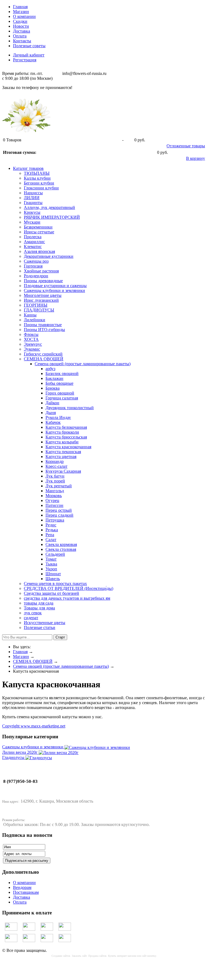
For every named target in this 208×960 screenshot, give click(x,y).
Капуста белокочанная (66, 427)
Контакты (22, 41)
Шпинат (53, 573)
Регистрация (24, 60)
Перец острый (59, 510)
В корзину (195, 158)
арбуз (50, 368)
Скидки (20, 21)
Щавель (53, 578)
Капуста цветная (61, 456)
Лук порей (55, 481)
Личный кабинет (28, 55)
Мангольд (55, 490)
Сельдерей (55, 554)
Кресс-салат (56, 466)
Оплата (20, 36)
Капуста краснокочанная (68, 446)
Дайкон (52, 402)
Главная (20, 6)
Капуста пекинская (63, 451)
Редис (51, 525)
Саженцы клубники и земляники (33, 747)
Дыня (51, 412)
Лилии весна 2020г (20, 752)
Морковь (54, 495)
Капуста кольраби (62, 442)
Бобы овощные (59, 383)
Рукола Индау (58, 417)
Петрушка (55, 520)
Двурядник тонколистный (70, 407)
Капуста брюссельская (66, 437)
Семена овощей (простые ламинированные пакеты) (83, 363)
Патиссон (54, 505)
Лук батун (55, 476)
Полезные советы (29, 45)
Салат (51, 539)
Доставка (21, 31)
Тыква (51, 564)
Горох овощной (60, 393)
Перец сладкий (59, 515)
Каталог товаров (28, 168)
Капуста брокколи (62, 432)
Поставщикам (26, 892)
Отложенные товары (186, 146)
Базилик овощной (62, 373)
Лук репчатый (59, 486)
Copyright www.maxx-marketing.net (33, 726)
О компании (24, 16)
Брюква (53, 388)
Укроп (51, 569)
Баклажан (54, 378)
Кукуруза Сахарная (63, 471)
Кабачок (53, 422)
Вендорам (22, 887)
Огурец (52, 500)
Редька (52, 529)
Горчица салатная (62, 398)
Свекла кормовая (61, 544)
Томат (51, 559)
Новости (21, 26)
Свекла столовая (61, 549)
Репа (50, 534)
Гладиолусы (13, 757)
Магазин (21, 11)
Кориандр (55, 461)
